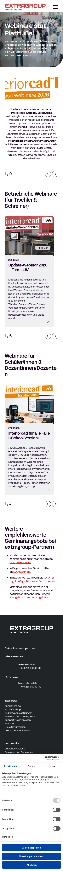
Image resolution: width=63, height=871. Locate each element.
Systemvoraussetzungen (18, 713)
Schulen (9, 723)
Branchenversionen (15, 748)
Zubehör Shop (13, 709)
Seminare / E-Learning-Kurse (20, 716)
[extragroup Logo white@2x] (31, 629)
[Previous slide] (48, 174)
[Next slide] (55, 174)
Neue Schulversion (15, 727)
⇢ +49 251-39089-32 (29, 686)
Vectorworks (12, 743)
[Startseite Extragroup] (26, 6)
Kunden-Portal (13, 706)
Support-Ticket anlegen (18, 720)
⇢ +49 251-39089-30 (29, 668)
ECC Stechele (21, 572)
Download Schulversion (18, 730)
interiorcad (11, 700)
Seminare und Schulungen (19, 752)
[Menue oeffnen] (55, 7)
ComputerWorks (20, 562)
